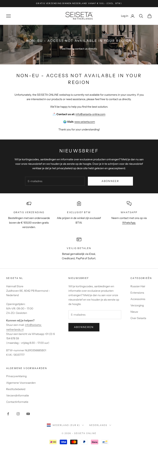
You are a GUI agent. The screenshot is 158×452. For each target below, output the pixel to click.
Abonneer (110, 180)
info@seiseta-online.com (90, 114)
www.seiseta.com (84, 121)
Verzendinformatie (17, 395)
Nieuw (134, 311)
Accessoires (137, 299)
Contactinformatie (17, 402)
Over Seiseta (138, 318)
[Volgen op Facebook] (8, 414)
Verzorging (137, 305)
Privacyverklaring (16, 376)
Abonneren (84, 327)
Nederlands (98, 425)
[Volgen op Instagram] (18, 414)
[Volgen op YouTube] (28, 414)
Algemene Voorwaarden (21, 382)
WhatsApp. (129, 222)
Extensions (137, 292)
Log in (128, 16)
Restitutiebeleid (15, 389)
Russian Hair (137, 286)
